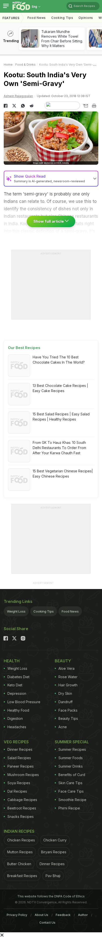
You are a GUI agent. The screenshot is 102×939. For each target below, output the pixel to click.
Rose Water (67, 677)
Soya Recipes (18, 783)
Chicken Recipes (21, 840)
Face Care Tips (71, 791)
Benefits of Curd (71, 775)
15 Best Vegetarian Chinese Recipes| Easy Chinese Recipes (63, 473)
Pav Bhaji (53, 876)
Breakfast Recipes (22, 876)
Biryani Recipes (53, 852)
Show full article (49, 221)
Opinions (85, 18)
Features (11, 18)
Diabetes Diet (18, 677)
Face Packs (67, 710)
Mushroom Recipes (23, 775)
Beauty (63, 660)
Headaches (16, 727)
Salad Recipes (19, 758)
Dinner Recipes (19, 749)
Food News (36, 18)
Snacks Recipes (20, 816)
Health (12, 660)
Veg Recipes (16, 741)
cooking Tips (62, 18)
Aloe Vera (66, 668)
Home (8, 64)
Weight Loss (16, 611)
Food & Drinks (25, 64)
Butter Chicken (19, 864)
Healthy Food (18, 710)
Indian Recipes (19, 831)
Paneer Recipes (20, 766)
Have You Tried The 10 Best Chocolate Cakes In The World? (59, 359)
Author (83, 915)
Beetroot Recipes (21, 808)
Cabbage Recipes (22, 800)
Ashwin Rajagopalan (18, 96)
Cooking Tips (43, 611)
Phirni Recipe (69, 808)
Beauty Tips (68, 718)
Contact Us (47, 922)
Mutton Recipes (20, 852)
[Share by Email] (85, 106)
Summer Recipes (72, 749)
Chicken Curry (55, 840)
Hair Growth (67, 685)
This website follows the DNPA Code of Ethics (51, 896)
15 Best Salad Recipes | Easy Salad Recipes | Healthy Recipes (61, 416)
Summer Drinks (70, 766)
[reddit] (31, 106)
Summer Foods (70, 758)
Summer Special (72, 741)
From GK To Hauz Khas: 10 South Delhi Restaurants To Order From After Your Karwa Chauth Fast (59, 447)
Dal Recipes (17, 791)
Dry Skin (65, 693)
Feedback (63, 915)
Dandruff (65, 702)
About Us (41, 915)
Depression (16, 693)
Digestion (15, 718)
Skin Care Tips (70, 783)
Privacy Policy (17, 915)
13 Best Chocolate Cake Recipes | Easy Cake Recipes (60, 388)
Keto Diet (14, 685)
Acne (62, 727)
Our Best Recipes (24, 347)
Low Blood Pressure (23, 702)
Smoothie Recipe (72, 800)
